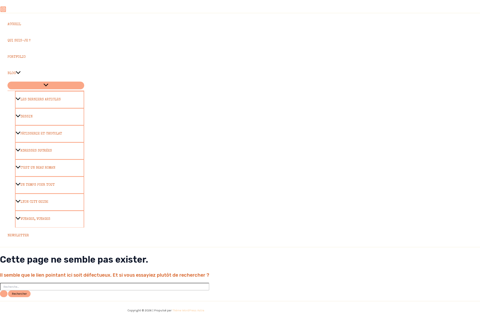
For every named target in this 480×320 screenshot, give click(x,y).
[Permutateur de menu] (46, 85)
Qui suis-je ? (19, 40)
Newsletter (18, 235)
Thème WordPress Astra (188, 310)
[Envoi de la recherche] (4, 293)
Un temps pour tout (37, 185)
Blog (12, 73)
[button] (18, 73)
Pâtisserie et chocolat (41, 133)
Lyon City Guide (34, 202)
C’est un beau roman (37, 168)
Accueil (14, 24)
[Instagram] (3, 11)
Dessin (26, 116)
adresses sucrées (36, 150)
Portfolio (17, 57)
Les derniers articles (40, 99)
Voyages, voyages (35, 219)
